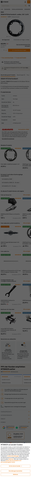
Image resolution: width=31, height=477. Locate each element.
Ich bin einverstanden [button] (15, 466)
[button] (11, 459)
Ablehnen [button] (15, 474)
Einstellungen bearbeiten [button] (15, 471)
